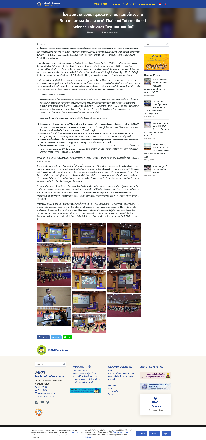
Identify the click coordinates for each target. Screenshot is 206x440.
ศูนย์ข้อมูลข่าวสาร (80, 370)
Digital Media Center (111, 32)
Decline (154, 433)
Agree (166, 433)
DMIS (110, 388)
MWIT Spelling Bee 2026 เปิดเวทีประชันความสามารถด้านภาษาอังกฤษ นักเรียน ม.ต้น (156, 150)
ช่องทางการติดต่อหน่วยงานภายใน (121, 373)
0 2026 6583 (43, 390)
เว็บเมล (110, 394)
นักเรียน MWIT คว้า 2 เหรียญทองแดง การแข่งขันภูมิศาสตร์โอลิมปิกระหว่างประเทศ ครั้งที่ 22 (156, 85)
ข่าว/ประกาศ (128, 4)
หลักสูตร (116, 4)
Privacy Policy (75, 432)
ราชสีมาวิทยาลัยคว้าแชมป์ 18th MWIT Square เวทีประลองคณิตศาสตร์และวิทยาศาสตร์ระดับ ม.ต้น (156, 129)
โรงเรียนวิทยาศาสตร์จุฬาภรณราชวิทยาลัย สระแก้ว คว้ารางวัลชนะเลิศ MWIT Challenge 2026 (156, 107)
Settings (88, 437)
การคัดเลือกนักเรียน (147, 4)
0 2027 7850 (43, 387)
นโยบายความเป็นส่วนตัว (121, 432)
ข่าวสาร (42, 44)
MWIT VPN (112, 385)
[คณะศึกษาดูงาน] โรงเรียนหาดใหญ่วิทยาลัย (160, 169)
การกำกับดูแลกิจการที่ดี (82, 367)
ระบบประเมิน (113, 391)
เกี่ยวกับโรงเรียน (101, 4)
